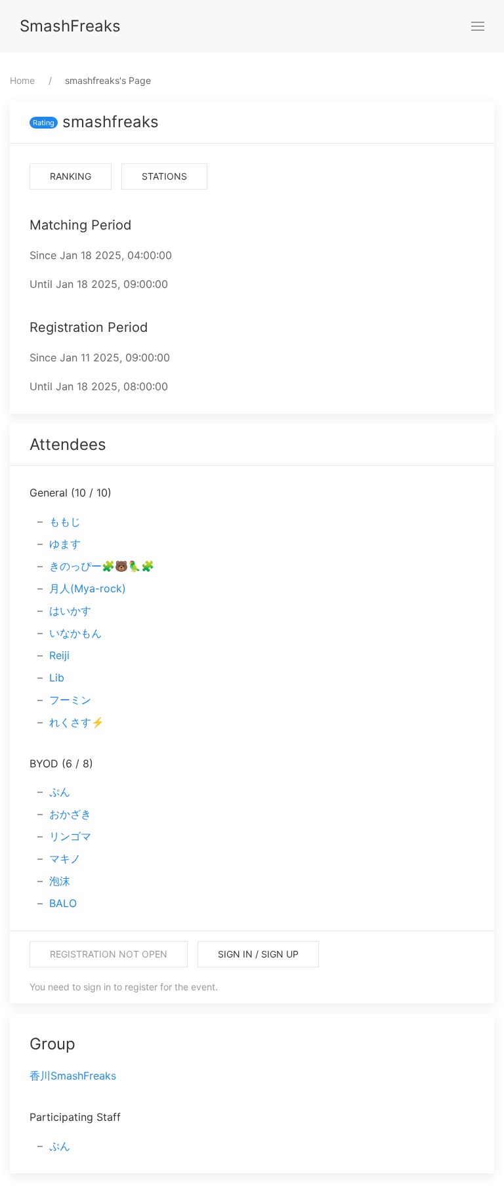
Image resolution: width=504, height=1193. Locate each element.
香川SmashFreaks (73, 1075)
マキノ (65, 858)
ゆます (65, 543)
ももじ (65, 521)
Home (22, 80)
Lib (56, 677)
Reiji (59, 655)
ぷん (59, 791)
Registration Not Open (108, 954)
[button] (477, 26)
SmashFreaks (70, 25)
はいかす (70, 610)
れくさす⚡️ (76, 722)
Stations (164, 176)
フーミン (70, 699)
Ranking (70, 176)
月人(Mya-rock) (87, 588)
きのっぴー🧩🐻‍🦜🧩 (101, 566)
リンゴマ (70, 836)
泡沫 (59, 880)
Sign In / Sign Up (258, 954)
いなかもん (75, 632)
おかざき (70, 813)
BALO (63, 903)
